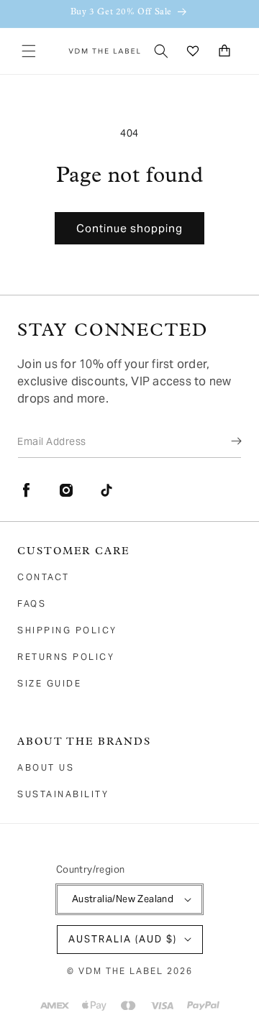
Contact (43, 576)
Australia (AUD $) (122, 939)
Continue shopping (129, 228)
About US (45, 767)
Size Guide (49, 683)
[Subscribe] (226, 440)
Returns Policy (65, 656)
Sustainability (63, 794)
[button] (29, 51)
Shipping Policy (67, 630)
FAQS (31, 603)
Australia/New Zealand (122, 899)
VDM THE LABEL (120, 970)
